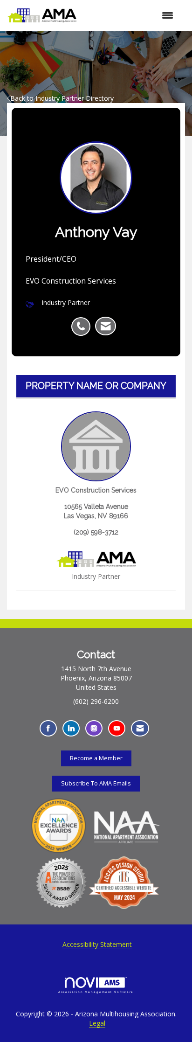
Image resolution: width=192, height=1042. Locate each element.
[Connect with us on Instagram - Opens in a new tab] (94, 728)
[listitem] (83, 321)
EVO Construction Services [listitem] (96, 490)
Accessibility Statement (97, 944)
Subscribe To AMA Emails (96, 783)
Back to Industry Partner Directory (62, 98)
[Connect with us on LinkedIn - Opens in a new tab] (71, 728)
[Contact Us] (140, 728)
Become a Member (96, 758)
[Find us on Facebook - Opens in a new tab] (48, 728)
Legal (97, 1023)
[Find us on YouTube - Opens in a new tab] (116, 728)
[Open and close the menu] (129, 15)
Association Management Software (96, 991)
